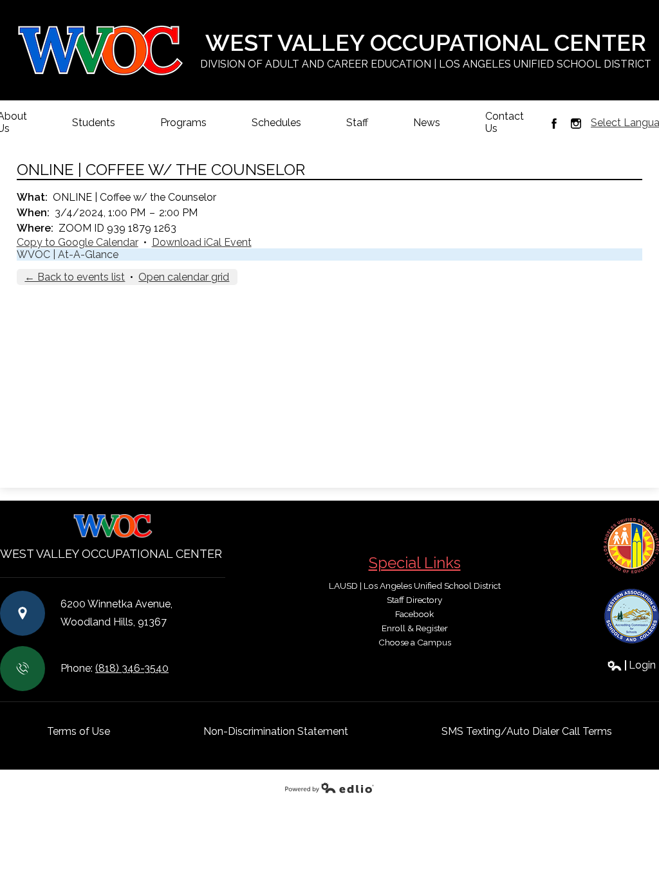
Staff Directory (414, 600)
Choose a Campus (414, 642)
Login (631, 665)
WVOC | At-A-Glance (67, 254)
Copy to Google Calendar (77, 242)
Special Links (415, 562)
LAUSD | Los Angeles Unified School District (415, 585)
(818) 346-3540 (132, 668)
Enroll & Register (415, 628)
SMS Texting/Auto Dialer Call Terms (526, 731)
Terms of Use (78, 731)
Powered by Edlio (329, 787)
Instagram (576, 123)
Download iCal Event (202, 242)
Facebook (554, 123)
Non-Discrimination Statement (275, 731)
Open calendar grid (183, 277)
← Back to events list (74, 277)
